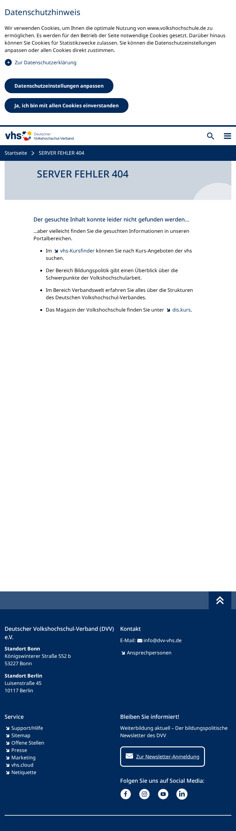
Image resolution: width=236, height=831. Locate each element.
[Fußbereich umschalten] (220, 600)
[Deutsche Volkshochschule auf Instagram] (146, 794)
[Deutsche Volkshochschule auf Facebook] (127, 794)
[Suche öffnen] (211, 136)
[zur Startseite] (38, 136)
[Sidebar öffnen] (227, 136)
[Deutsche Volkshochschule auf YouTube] (164, 794)
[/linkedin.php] (183, 794)
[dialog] (118, 63)
